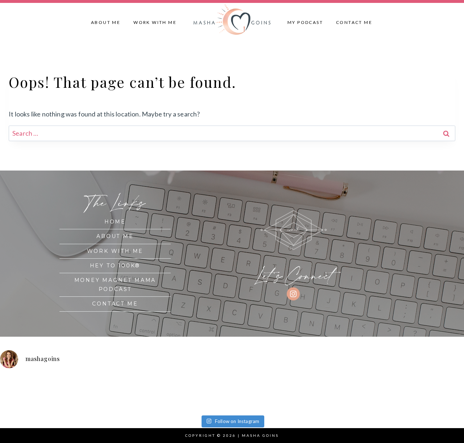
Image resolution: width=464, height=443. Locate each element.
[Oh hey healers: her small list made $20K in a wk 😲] (203, 393)
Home (115, 221)
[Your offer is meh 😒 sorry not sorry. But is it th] (261, 393)
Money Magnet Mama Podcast (115, 284)
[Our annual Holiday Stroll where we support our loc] (145, 393)
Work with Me (155, 22)
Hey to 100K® (115, 265)
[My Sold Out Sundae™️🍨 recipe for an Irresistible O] (319, 393)
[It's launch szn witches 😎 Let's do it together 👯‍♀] (377, 393)
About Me (105, 22)
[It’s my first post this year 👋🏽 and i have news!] (28, 393)
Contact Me (354, 22)
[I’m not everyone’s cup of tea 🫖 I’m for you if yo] (435, 393)
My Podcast (305, 22)
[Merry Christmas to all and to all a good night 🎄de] (86, 393)
